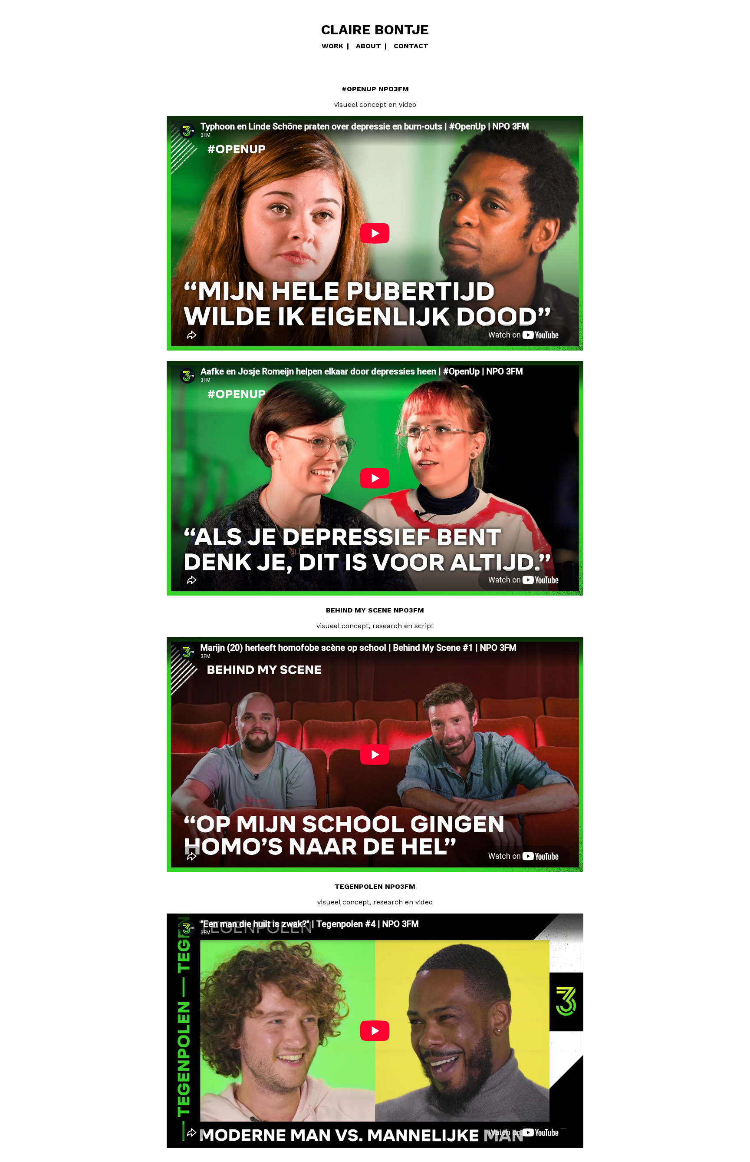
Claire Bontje (375, 29)
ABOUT (368, 46)
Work (332, 46)
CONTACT (411, 46)
